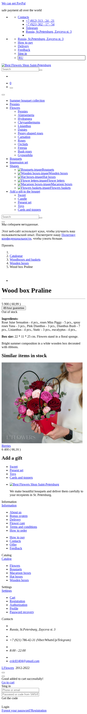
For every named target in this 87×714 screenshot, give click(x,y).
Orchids (23, 144)
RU (21, 57)
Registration (17, 601)
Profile (14, 608)
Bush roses (25, 151)
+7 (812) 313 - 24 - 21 (40, 20)
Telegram (32, 28)
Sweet (22, 195)
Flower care (17, 523)
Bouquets (16, 569)
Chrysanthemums (29, 122)
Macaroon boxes (20, 573)
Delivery (23, 46)
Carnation (24, 137)
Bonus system (19, 516)
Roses (21, 140)
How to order (18, 530)
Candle (22, 198)
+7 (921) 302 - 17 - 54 (40, 24)
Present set (24, 202)
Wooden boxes (19, 580)
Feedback (24, 50)
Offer (13, 544)
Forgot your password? (16, 710)
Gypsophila (25, 155)
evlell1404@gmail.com (24, 661)
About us (15, 512)
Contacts (23, 17)
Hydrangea (25, 118)
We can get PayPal (13, 3)
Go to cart (8, 682)
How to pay (25, 42)
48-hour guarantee (13, 308)
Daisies (22, 129)
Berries (6, 446)
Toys (21, 206)
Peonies (23, 111)
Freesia (22, 148)
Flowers (15, 565)
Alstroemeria (26, 115)
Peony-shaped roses (30, 133)
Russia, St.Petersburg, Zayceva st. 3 (49, 31)
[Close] (3, 221)
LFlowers (8, 668)
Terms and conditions (23, 527)
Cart (12, 597)
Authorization (18, 605)
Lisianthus (24, 126)
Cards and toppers (29, 209)
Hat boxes (16, 576)
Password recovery (22, 612)
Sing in (22, 53)
